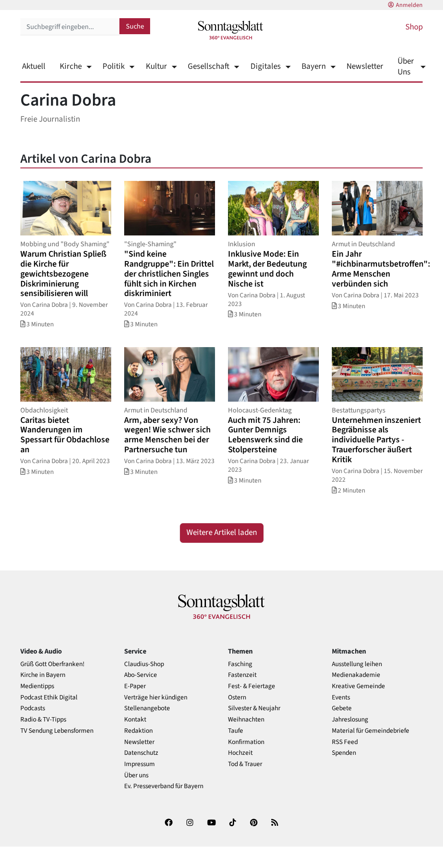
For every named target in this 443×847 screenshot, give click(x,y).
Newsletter (365, 66)
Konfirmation (246, 742)
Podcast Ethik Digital (48, 697)
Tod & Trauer (245, 764)
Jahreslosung (350, 719)
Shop (414, 27)
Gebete (342, 708)
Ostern (237, 697)
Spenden (344, 752)
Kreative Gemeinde (358, 686)
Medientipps (37, 686)
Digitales (265, 66)
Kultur (156, 66)
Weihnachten (246, 719)
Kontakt (135, 719)
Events (341, 697)
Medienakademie (356, 675)
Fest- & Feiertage (251, 686)
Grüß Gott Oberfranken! (52, 664)
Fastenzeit (242, 675)
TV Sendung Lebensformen (56, 730)
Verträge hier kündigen (155, 697)
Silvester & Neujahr (254, 708)
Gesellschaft (208, 66)
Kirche (71, 66)
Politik (114, 66)
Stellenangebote (147, 708)
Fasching (240, 664)
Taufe (235, 730)
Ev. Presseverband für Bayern (163, 786)
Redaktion (138, 730)
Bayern (314, 66)
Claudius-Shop (144, 664)
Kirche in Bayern (42, 675)
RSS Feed (345, 742)
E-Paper (135, 686)
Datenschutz (141, 752)
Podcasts (32, 708)
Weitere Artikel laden (221, 532)
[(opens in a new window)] (169, 824)
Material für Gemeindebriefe (370, 730)
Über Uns (406, 66)
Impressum (139, 764)
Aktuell (33, 66)
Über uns (136, 775)
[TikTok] (232, 824)
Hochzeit (240, 752)
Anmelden (409, 5)
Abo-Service (140, 675)
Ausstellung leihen (357, 664)
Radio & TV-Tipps (43, 719)
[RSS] (274, 824)
